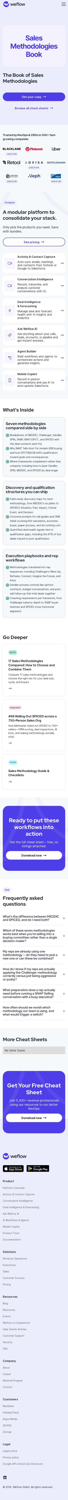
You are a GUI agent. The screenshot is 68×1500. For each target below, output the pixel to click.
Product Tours (11, 1233)
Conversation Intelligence (18, 1200)
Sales (6, 1271)
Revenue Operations (15, 1258)
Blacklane (8, 1406)
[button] (62, 4)
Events (7, 1316)
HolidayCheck (11, 1412)
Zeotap (7, 1431)
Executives (9, 1264)
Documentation (12, 1239)
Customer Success (14, 1277)
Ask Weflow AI (11, 1213)
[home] (13, 4)
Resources (9, 1309)
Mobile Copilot (11, 1226)
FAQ (5, 1348)
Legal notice (10, 1450)
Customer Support (13, 1335)
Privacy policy (11, 1457)
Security (8, 1342)
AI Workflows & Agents (16, 1220)
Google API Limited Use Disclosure (23, 1463)
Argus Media (10, 1418)
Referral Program (13, 1380)
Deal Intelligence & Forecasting (21, 1207)
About (6, 1367)
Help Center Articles (15, 1329)
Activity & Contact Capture (19, 1194)
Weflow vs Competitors (16, 1322)
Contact (7, 1387)
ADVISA (7, 1425)
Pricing (7, 1284)
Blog (5, 1303)
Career (7, 1374)
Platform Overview (14, 1187)
